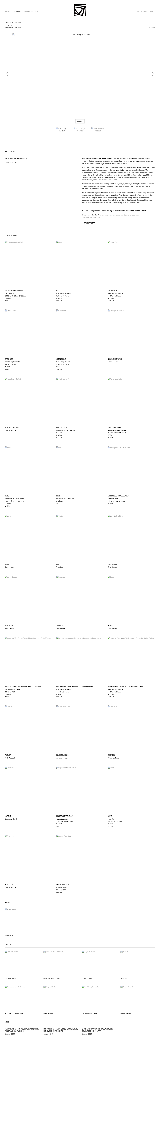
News (37, 11)
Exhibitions (17, 11)
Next (153, 74)
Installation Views (144, 27)
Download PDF (89, 223)
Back (153, 28)
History (136, 11)
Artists (7, 11)
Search (152, 11)
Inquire (80, 121)
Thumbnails (148, 27)
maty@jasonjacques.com (91, 217)
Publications (28, 11)
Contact (144, 11)
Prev (7, 74)
